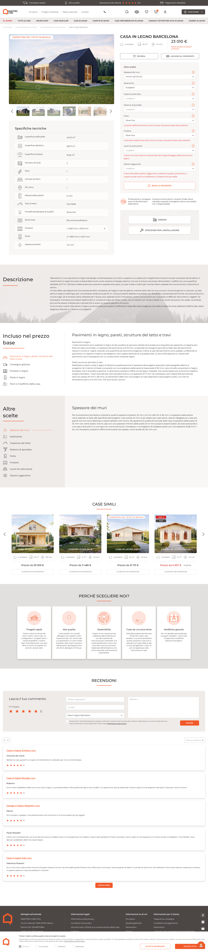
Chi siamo (33, 12)
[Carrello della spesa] (156, 12)
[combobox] (95, 715)
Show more (104, 885)
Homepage (7, 27)
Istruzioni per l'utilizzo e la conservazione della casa (95, 927)
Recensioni (131, 927)
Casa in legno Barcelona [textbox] (78, 715)
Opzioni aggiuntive (132, 164)
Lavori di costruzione (133, 146)
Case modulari (61, 21)
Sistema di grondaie (133, 105)
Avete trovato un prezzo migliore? (181, 47)
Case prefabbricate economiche (52, 27)
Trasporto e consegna (164, 919)
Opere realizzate (70, 12)
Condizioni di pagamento (166, 923)
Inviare (189, 723)
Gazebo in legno (197, 21)
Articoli (129, 931)
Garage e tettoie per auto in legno (166, 21)
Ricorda (141, 56)
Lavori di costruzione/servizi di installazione (174, 931)
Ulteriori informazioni (32, 572)
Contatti (85, 12)
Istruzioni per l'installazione (162, 230)
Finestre (127, 131)
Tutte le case (24, 21)
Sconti (9, 21)
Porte (126, 116)
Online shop (42, 21)
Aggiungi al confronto (182, 56)
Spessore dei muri (132, 72)
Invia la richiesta (162, 186)
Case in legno (80, 21)
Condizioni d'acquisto (81, 923)
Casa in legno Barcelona (78, 27)
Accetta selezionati (155, 946)
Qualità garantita (134, 923)
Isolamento (129, 83)
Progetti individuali (50, 12)
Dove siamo (193, 12)
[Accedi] (165, 12)
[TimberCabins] (6, 942)
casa (21, 750)
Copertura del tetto (132, 94)
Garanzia (75, 931)
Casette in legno (101, 21)
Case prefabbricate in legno (129, 21)
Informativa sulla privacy (117, 724)
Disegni (162, 220)
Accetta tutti (190, 946)
